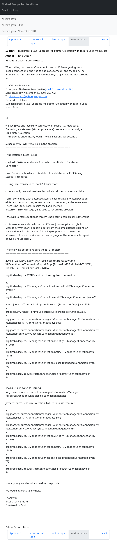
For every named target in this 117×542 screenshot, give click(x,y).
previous (16, 39)
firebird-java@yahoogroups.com (28, 96)
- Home (20, 4)
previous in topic (37, 41)
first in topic (58, 39)
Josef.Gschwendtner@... (59, 89)
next (103, 39)
